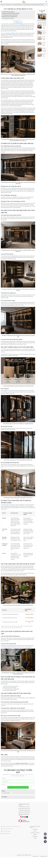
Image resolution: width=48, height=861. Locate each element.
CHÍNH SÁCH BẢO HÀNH (24, 810)
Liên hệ (35, 838)
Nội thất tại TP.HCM (35, 832)
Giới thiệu (35, 829)
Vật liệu (35, 834)
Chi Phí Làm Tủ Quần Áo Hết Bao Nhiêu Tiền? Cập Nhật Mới (44, 42)
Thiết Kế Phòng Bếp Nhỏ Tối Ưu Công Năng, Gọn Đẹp (42, 20)
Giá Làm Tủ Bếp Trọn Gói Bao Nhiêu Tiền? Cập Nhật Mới (44, 36)
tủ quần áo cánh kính (10, 33)
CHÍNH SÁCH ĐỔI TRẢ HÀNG (24, 812)
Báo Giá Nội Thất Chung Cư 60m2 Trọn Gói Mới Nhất (44, 54)
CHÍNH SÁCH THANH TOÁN (24, 808)
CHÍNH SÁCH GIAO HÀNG (24, 806)
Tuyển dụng (35, 836)
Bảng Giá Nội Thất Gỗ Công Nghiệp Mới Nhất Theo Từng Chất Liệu (44, 48)
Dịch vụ (35, 831)
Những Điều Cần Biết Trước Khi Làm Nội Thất (44, 31)
